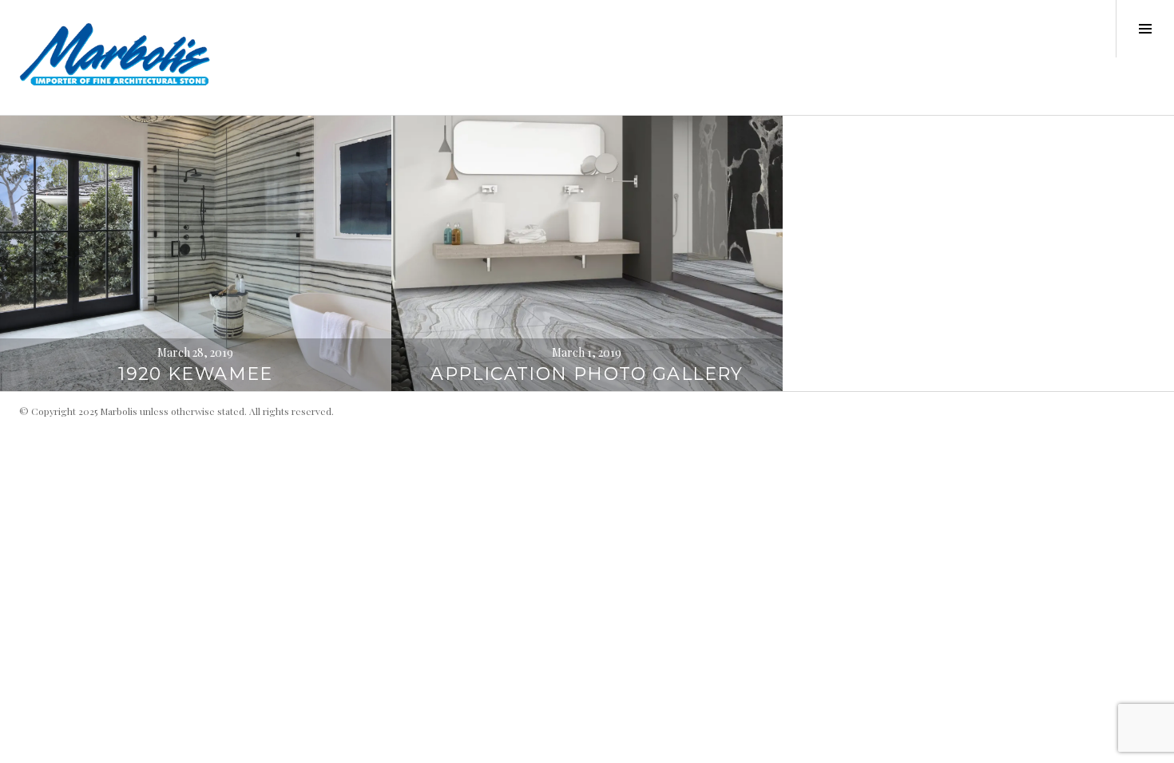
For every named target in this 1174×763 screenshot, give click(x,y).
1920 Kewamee (195, 374)
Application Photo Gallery (586, 374)
